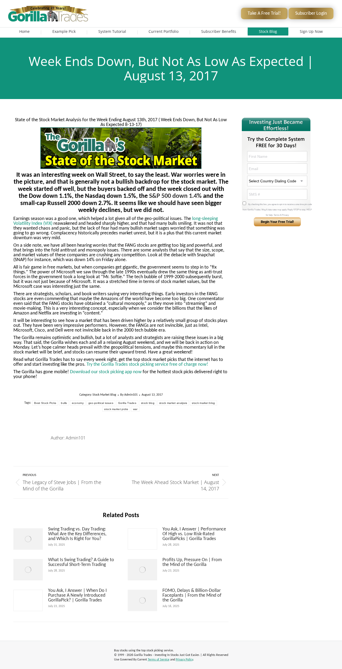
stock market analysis (173, 403)
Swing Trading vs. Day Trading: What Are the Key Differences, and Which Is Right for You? (77, 534)
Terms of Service (158, 659)
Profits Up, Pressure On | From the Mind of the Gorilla (192, 562)
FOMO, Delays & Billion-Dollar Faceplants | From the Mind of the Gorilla (191, 595)
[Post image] (28, 539)
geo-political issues (100, 403)
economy (78, 403)
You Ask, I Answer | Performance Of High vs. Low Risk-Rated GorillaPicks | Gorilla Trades (194, 534)
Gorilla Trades (127, 403)
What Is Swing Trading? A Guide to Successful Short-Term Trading (81, 562)
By (129, 394)
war (135, 409)
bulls (64, 403)
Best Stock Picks (45, 403)
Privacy (285, 215)
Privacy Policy (184, 659)
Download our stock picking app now (106, 372)
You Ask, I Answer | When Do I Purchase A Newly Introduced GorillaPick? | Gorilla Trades (77, 595)
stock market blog (203, 403)
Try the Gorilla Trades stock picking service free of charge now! (147, 364)
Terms (276, 215)
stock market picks (116, 409)
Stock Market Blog (104, 394)
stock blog (147, 403)
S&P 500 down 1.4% (175, 196)
